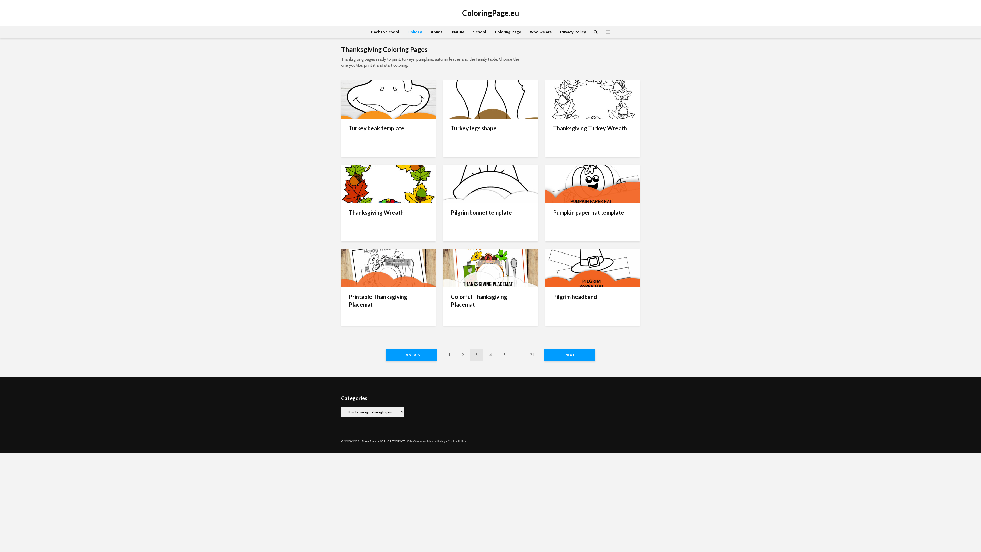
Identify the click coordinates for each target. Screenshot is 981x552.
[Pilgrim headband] (592, 267)
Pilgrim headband (575, 296)
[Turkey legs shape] (490, 99)
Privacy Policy (573, 32)
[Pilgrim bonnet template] (490, 183)
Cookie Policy (457, 441)
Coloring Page (508, 32)
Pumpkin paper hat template (588, 212)
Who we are (541, 32)
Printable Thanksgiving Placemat (378, 300)
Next (570, 355)
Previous (411, 355)
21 (532, 354)
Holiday (415, 32)
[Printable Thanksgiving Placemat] (388, 267)
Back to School (385, 32)
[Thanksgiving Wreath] (388, 183)
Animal (437, 32)
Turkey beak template (376, 128)
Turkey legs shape (474, 128)
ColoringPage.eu (490, 12)
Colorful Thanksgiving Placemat (479, 300)
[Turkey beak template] (388, 99)
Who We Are (416, 441)
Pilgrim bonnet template (481, 212)
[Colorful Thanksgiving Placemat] (490, 267)
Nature (458, 32)
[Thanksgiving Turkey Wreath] (592, 99)
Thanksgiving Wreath (376, 212)
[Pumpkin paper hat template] (592, 183)
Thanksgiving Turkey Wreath (590, 128)
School (479, 32)
